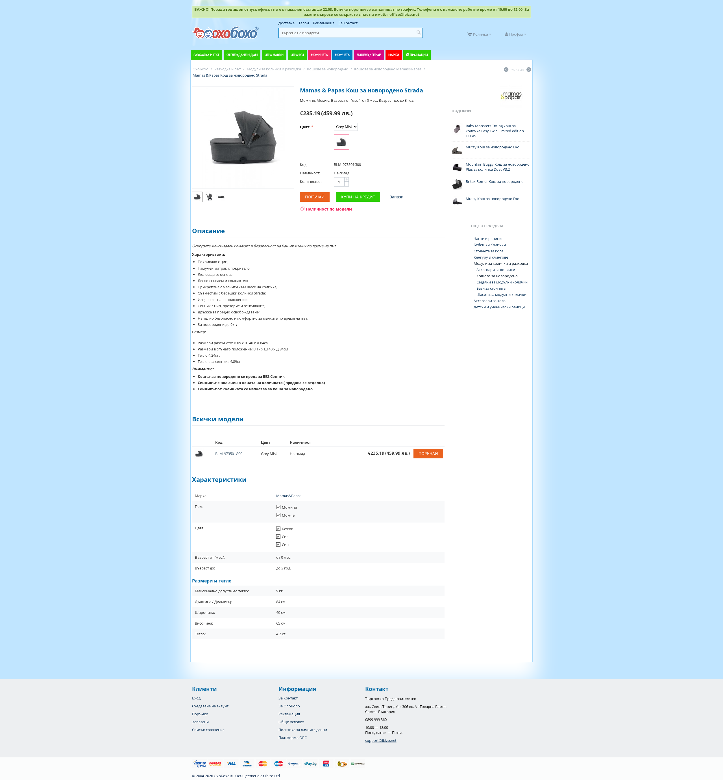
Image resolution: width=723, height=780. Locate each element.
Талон (304, 22)
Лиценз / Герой (369, 55)
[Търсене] (418, 32)
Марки (393, 55)
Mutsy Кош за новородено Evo (492, 147)
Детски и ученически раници (499, 306)
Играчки (297, 55)
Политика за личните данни (302, 729)
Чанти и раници (488, 238)
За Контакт (348, 22)
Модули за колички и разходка (501, 263)
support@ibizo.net (381, 740)
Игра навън (274, 55)
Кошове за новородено (497, 275)
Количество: (310, 181)
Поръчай (315, 197)
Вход (196, 698)
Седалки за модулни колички (502, 282)
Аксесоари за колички (495, 269)
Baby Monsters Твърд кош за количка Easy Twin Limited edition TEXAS (495, 130)
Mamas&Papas (288, 495)
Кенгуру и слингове (491, 257)
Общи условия (291, 721)
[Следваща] (528, 70)
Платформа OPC (292, 737)
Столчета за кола (488, 250)
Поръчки (200, 713)
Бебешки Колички (490, 244)
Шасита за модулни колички (501, 294)
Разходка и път (206, 55)
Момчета (342, 55)
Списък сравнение (208, 729)
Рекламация (323, 22)
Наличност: (310, 173)
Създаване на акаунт (210, 705)
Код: (303, 164)
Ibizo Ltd (272, 775)
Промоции (419, 55)
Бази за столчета (491, 288)
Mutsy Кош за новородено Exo (492, 198)
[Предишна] (506, 70)
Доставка (286, 22)
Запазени (200, 721)
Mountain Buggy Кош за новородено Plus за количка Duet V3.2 (498, 167)
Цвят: (305, 126)
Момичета (319, 55)
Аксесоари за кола (490, 300)
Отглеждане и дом (242, 55)
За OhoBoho (289, 705)
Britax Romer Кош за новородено (495, 181)
